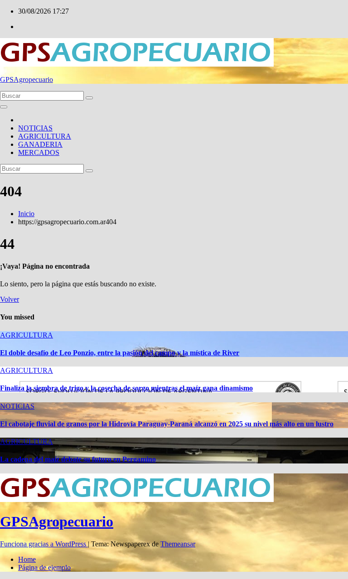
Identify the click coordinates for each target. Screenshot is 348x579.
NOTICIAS (35, 128)
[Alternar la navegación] (3, 107)
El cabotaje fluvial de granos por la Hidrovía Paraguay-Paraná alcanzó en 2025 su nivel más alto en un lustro (167, 424)
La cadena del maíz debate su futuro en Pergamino (78, 459)
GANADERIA (40, 144)
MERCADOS (38, 152)
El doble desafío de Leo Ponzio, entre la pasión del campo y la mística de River (119, 353)
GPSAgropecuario (26, 79)
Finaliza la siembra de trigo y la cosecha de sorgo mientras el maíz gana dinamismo (126, 388)
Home (27, 559)
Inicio (26, 213)
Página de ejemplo (44, 567)
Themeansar (177, 544)
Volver (9, 299)
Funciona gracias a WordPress (44, 544)
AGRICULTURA (44, 136)
